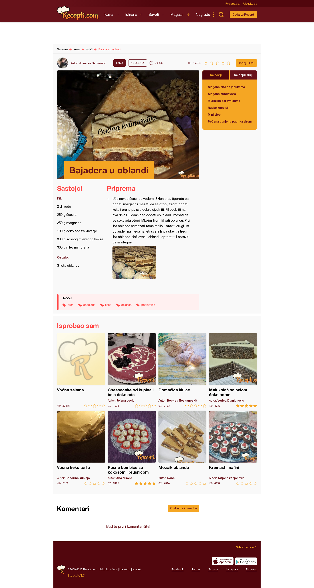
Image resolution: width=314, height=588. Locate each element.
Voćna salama (81, 370)
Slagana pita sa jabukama (226, 87)
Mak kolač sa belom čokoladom (233, 370)
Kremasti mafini (233, 448)
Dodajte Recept (243, 14)
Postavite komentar (183, 508)
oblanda (126, 304)
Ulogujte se (250, 3)
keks (108, 304)
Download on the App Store (223, 561)
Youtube (213, 569)
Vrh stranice (245, 547)
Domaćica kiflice (182, 370)
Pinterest (251, 569)
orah (70, 304)
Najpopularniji (243, 75)
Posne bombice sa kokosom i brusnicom (132, 448)
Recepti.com (78, 13)
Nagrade (203, 14)
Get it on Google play (246, 561)
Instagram (232, 569)
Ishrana (131, 14)
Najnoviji (216, 75)
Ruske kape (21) (219, 107)
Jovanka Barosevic (92, 63)
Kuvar (109, 14)
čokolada (89, 304)
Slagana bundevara (222, 93)
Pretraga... (221, 14)
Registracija (232, 3)
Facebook (178, 569)
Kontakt (136, 569)
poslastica (148, 304)
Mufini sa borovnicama (224, 100)
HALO (81, 575)
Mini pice (214, 114)
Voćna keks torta (81, 448)
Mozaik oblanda (182, 448)
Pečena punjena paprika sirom (229, 121)
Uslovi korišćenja (108, 569)
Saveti (153, 14)
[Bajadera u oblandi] (151, 262)
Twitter (196, 569)
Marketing (124, 569)
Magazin (177, 14)
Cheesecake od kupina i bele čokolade (132, 370)
